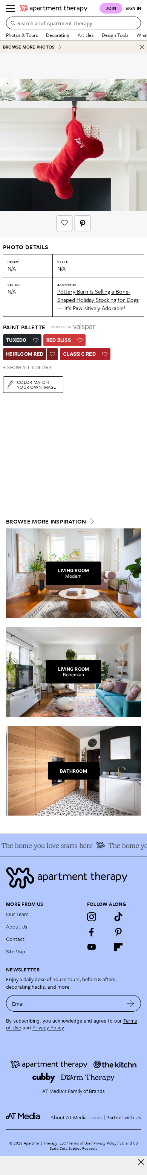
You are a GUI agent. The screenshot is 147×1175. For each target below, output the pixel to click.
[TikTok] (118, 916)
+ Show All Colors (27, 367)
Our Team (17, 914)
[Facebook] (91, 931)
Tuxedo (16, 340)
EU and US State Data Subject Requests (94, 1145)
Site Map (15, 951)
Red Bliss (58, 340)
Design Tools (115, 35)
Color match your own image (37, 384)
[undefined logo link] (53, 8)
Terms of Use (79, 1143)
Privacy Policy (48, 1027)
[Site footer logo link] (73, 878)
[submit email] (130, 1003)
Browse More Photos (28, 47)
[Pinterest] (118, 931)
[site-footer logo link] (23, 1117)
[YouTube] (91, 946)
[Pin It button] (82, 223)
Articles (85, 35)
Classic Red (79, 354)
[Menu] (10, 8)
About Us (16, 926)
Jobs (96, 1117)
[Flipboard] (118, 946)
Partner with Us (123, 1117)
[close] (141, 1162)
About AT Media (69, 1117)
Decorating (57, 35)
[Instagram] (91, 916)
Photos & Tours (22, 35)
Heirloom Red (24, 354)
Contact (15, 939)
